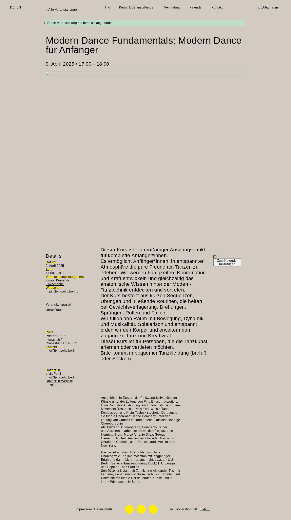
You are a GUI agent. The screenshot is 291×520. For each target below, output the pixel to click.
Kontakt (217, 7)
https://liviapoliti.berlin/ (62, 291)
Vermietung (172, 7)
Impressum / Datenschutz (94, 509)
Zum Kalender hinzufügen (227, 262)
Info (107, 7)
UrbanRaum (54, 309)
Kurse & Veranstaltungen (137, 7)
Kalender (196, 7)
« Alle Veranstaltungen (62, 9)
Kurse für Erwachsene (57, 282)
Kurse (50, 280)
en (18, 7)
